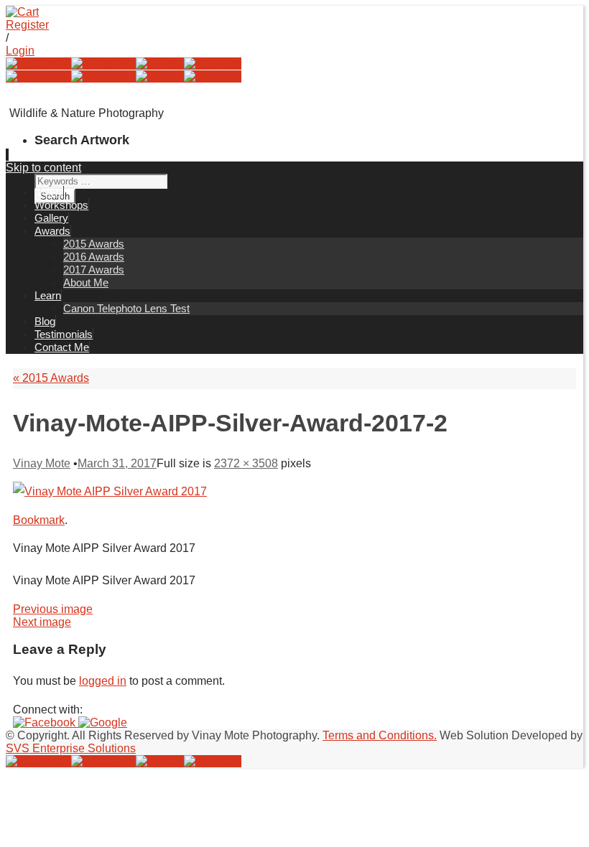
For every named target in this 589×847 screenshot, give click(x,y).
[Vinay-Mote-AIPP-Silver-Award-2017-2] (110, 491)
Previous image (53, 609)
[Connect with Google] (102, 722)
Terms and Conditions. (380, 735)
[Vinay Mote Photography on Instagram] (103, 63)
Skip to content (43, 168)
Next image (42, 622)
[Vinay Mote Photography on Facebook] (38, 63)
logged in (102, 681)
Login (20, 51)
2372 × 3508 (246, 463)
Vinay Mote (41, 463)
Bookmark (39, 520)
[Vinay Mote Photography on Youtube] (212, 63)
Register (27, 25)
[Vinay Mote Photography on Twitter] (160, 63)
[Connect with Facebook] (45, 722)
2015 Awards (51, 378)
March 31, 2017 (117, 463)
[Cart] (22, 12)
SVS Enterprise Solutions (71, 748)
